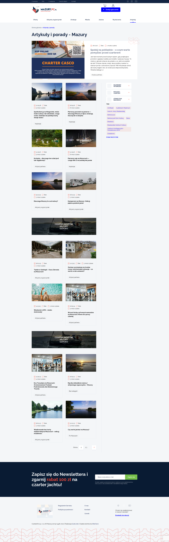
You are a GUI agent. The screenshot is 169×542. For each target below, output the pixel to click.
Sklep (105, 8)
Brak (102, 45)
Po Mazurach (73, 436)
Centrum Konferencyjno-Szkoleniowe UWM (115, 129)
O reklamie (52, 1)
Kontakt (73, 1)
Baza (128, 118)
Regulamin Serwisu (65, 506)
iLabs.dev (75, 524)
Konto (113, 8)
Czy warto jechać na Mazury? (78, 429)
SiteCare (95, 524)
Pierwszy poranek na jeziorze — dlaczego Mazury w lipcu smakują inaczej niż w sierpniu (80, 114)
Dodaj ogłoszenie (112, 9)
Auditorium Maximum (123, 108)
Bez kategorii (73, 391)
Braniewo (110, 121)
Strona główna (36, 27)
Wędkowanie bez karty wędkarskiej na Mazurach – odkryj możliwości (46, 431)
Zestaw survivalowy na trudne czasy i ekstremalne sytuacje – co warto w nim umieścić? (80, 269)
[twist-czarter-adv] (64, 237)
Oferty (35, 20)
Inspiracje (38, 124)
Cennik (86, 513)
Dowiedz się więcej (122, 515)
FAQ (43, 1)
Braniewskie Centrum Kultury (116, 125)
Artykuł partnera (97, 75)
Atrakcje (73, 20)
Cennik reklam (63, 1)
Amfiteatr (110, 108)
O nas (86, 506)
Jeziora (101, 20)
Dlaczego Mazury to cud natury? (46, 201)
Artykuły (133, 20)
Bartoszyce (111, 115)
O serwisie (35, 1)
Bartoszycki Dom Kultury (115, 118)
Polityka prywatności (65, 509)
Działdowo (111, 133)
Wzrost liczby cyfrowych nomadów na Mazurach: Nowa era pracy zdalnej (81, 314)
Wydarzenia (117, 20)
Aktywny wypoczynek (54, 20)
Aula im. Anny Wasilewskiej (116, 111)
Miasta (87, 20)
